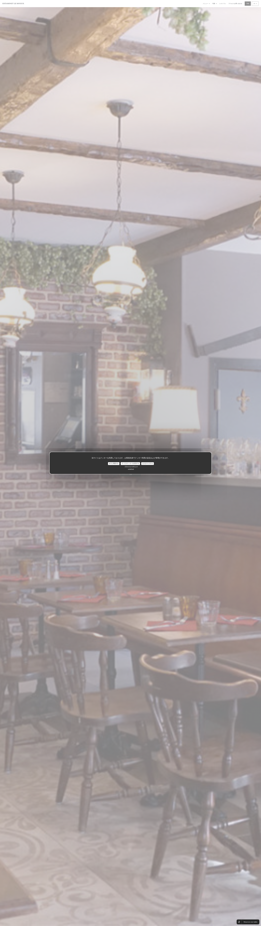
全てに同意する (113, 463)
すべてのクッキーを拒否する (130, 463)
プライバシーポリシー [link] (131, 466)
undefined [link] (131, 469)
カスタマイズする (147, 463)
